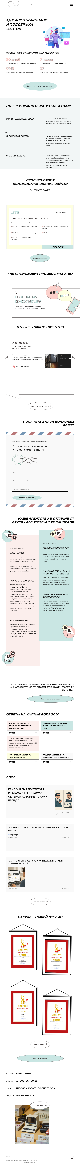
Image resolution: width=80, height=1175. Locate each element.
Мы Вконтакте (25, 1095)
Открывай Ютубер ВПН (29, 1160)
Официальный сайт (30, 1162)
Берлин (32, 4)
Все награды (39, 1044)
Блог (56, 815)
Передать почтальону (27, 498)
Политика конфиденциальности (47, 1157)
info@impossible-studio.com (35, 1088)
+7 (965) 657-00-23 (26, 1081)
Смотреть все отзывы (39, 406)
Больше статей (39, 902)
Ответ (12, 733)
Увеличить (22, 954)
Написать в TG (25, 1073)
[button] (71, 4)
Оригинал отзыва (22, 366)
